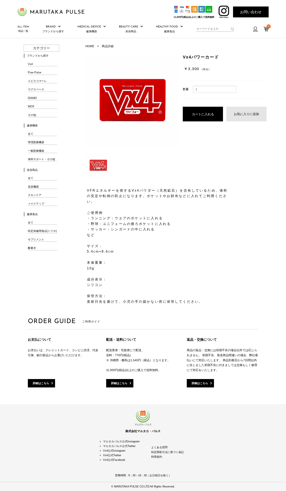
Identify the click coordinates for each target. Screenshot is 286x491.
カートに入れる (203, 114)
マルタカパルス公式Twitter (119, 446)
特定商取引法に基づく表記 (167, 452)
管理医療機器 (36, 142)
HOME (89, 46)
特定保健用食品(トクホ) (42, 231)
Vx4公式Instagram (114, 450)
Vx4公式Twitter (112, 455)
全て (30, 133)
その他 (32, 115)
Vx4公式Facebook (114, 459)
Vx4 (30, 64)
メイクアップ (36, 203)
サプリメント (36, 239)
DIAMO (32, 98)
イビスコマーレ (37, 81)
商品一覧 (23, 29)
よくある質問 (159, 447)
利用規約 (156, 456)
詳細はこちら (41, 383)
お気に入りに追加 (246, 114)
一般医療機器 (36, 150)
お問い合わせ (251, 12)
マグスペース (36, 89)
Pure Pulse (34, 72)
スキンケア (34, 195)
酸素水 (32, 247)
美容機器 (33, 186)
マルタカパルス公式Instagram (121, 441)
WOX (31, 106)
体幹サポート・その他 (41, 159)
